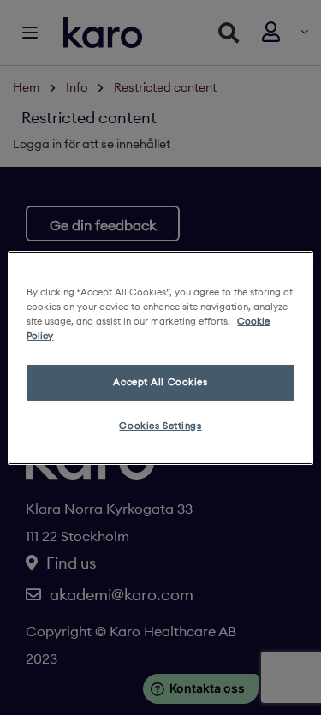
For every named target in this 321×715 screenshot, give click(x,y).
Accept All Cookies (160, 382)
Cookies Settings (160, 426)
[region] (160, 357)
